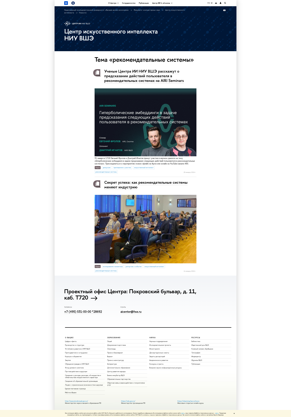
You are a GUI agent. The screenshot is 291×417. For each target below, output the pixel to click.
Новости (83, 13)
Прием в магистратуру (115, 360)
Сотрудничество (128, 3)
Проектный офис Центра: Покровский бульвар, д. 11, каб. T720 (130, 294)
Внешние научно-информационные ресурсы (165, 368)
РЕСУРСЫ (195, 337)
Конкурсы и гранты (156, 364)
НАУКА (152, 337)
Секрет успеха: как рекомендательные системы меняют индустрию (146, 185)
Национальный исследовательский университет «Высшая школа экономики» (96, 10)
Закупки (68, 360)
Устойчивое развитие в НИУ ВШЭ (77, 349)
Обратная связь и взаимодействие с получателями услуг (126, 384)
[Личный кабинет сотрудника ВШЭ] (220, 3)
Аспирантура (112, 364)
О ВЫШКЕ (69, 337)
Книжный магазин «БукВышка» (202, 349)
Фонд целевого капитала (74, 368)
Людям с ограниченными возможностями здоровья (84, 385)
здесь (183, 413)
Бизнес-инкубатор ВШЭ (116, 375)
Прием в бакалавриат (115, 353)
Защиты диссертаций (157, 356)
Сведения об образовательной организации (81, 381)
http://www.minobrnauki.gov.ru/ (76, 401)
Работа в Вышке (70, 392)
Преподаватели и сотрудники (76, 353)
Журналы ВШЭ (196, 360)
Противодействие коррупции (76, 371)
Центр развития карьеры (116, 371)
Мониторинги (154, 349)
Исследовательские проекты (160, 345)
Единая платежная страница (75, 389)
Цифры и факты (71, 341)
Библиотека (195, 341)
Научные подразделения (158, 341)
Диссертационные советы (159, 353)
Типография (195, 353)
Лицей (109, 341)
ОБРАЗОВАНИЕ (113, 337)
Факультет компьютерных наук (147, 10)
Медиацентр (196, 356)
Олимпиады (111, 349)
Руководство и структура (74, 345)
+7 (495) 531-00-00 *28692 (83, 312)
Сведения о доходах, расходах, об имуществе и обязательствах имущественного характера (83, 376)
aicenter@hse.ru (131, 312)
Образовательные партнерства (118, 379)
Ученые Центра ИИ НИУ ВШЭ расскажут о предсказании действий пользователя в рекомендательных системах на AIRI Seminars (144, 75)
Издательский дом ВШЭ (200, 345)
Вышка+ (110, 356)
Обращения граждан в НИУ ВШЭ (77, 364)
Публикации (144, 3)
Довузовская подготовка (116, 345)
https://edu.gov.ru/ (128, 401)
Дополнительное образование (118, 368)
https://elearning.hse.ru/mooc (188, 401)
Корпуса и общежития (73, 356)
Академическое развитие (158, 360)
